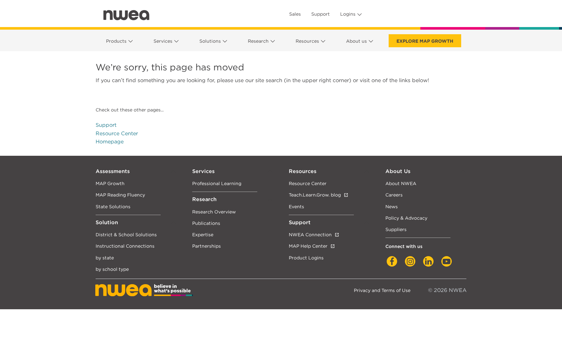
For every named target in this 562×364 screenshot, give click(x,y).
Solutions (210, 41)
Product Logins (306, 257)
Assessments (113, 171)
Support (320, 14)
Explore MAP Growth (424, 41)
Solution (107, 222)
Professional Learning (216, 183)
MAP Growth (110, 183)
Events (296, 206)
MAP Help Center (308, 246)
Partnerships (206, 246)
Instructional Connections (125, 246)
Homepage (110, 141)
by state (105, 257)
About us (356, 41)
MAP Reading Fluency (120, 194)
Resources (307, 41)
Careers (394, 194)
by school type (112, 269)
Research (258, 41)
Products (116, 41)
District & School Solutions (126, 234)
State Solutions (113, 206)
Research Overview (214, 211)
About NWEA (400, 183)
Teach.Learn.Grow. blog (315, 194)
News (391, 206)
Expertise (202, 234)
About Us (397, 171)
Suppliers (396, 229)
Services (163, 41)
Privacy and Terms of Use (382, 290)
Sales (295, 14)
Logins (347, 14)
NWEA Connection (310, 234)
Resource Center (117, 133)
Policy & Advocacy (406, 218)
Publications (206, 223)
